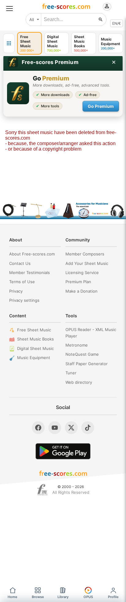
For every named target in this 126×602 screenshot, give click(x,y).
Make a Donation (81, 291)
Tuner (70, 372)
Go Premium (101, 106)
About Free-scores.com (32, 253)
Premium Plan (78, 281)
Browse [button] (38, 597)
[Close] (113, 62)
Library (63, 597)
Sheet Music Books (35, 339)
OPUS (88, 597)
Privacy (16, 291)
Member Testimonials (29, 272)
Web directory (78, 382)
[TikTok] (87, 427)
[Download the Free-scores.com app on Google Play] (63, 451)
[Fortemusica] (42, 490)
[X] (71, 427)
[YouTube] (54, 427)
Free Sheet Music (34, 329)
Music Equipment (33, 357)
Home (12, 597)
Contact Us (20, 263)
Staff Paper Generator (86, 363)
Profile (113, 597)
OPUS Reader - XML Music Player (90, 332)
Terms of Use (22, 281)
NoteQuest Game (82, 354)
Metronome (76, 345)
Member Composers (84, 253)
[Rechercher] (100, 19)
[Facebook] (38, 427)
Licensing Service (82, 272)
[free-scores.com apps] (9, 43)
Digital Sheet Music (35, 348)
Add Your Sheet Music (86, 263)
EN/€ (116, 23)
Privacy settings (24, 300)
